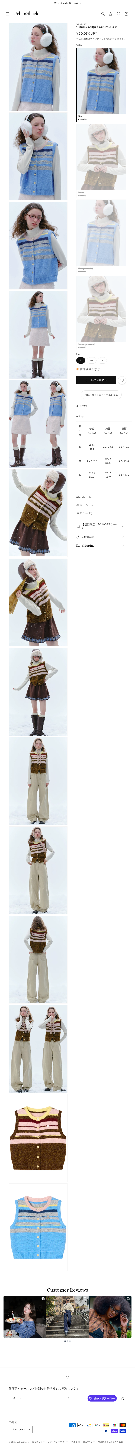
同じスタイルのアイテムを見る (101, 394)
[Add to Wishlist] (122, 380)
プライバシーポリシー (58, 1442)
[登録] (68, 1398)
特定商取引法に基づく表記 (110, 1442)
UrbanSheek (23, 1442)
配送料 (84, 38)
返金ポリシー (38, 1442)
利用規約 (76, 1442)
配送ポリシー (89, 1442)
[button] (7, 14)
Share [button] (84, 405)
